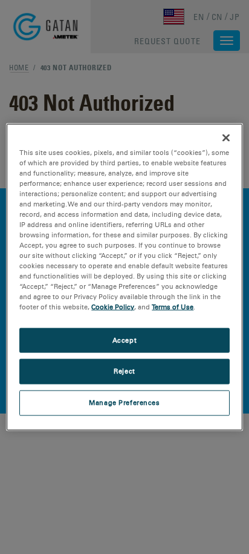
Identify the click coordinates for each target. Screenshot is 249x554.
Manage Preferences (124, 402)
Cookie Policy (112, 307)
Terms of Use (172, 307)
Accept (124, 339)
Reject (124, 371)
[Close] (226, 137)
